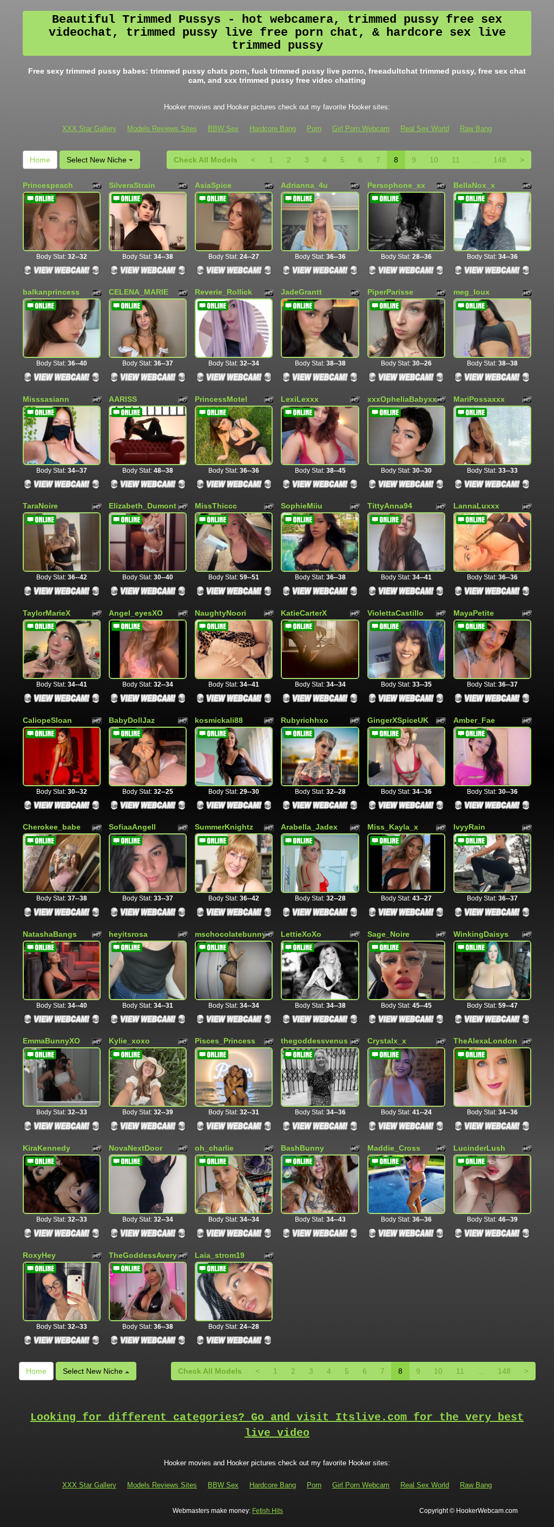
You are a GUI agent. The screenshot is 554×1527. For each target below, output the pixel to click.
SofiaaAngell (132, 827)
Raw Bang (476, 129)
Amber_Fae (474, 720)
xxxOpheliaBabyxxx (404, 399)
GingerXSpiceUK (397, 720)
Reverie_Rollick (223, 292)
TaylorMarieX (46, 613)
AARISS (123, 399)
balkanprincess (51, 292)
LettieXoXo (301, 934)
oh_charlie (214, 1148)
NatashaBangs (50, 934)
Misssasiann (46, 399)
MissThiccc (216, 505)
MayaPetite (473, 613)
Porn (314, 129)
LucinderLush (479, 1148)
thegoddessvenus (314, 1040)
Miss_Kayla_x (392, 827)
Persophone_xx (396, 185)
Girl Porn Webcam (361, 129)
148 (499, 159)
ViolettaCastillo (395, 613)
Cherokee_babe (52, 827)
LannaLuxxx (476, 505)
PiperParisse (390, 292)
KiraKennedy (46, 1148)
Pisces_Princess (225, 1040)
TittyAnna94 (389, 505)
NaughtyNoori (220, 613)
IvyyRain (469, 827)
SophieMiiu (301, 505)
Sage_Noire (388, 934)
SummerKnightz (224, 827)
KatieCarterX (304, 613)
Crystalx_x (386, 1040)
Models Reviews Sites (162, 129)
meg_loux (471, 292)
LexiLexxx (300, 399)
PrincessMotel (221, 399)
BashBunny (302, 1148)
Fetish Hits (267, 1511)
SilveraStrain (132, 185)
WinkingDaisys (481, 934)
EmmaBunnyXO (51, 1040)
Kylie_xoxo (129, 1040)
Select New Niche (98, 159)
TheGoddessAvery (143, 1255)
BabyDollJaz (132, 720)
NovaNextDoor (135, 1148)
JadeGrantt (301, 292)
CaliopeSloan (47, 720)
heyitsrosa (128, 934)
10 (434, 159)
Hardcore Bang (272, 129)
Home (40, 159)
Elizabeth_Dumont (142, 505)
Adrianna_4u (304, 185)
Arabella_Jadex (309, 827)
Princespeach (48, 185)
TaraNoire (40, 505)
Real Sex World (424, 129)
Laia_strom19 (220, 1255)
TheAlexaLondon (485, 1040)
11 (456, 159)
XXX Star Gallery (89, 129)
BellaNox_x (474, 185)
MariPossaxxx (479, 399)
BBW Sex (223, 129)
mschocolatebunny (230, 934)
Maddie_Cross (393, 1148)
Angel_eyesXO (136, 613)
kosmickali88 (219, 720)
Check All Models (206, 159)
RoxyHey (39, 1255)
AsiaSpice (213, 185)
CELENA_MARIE (138, 292)
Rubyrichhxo (304, 720)
